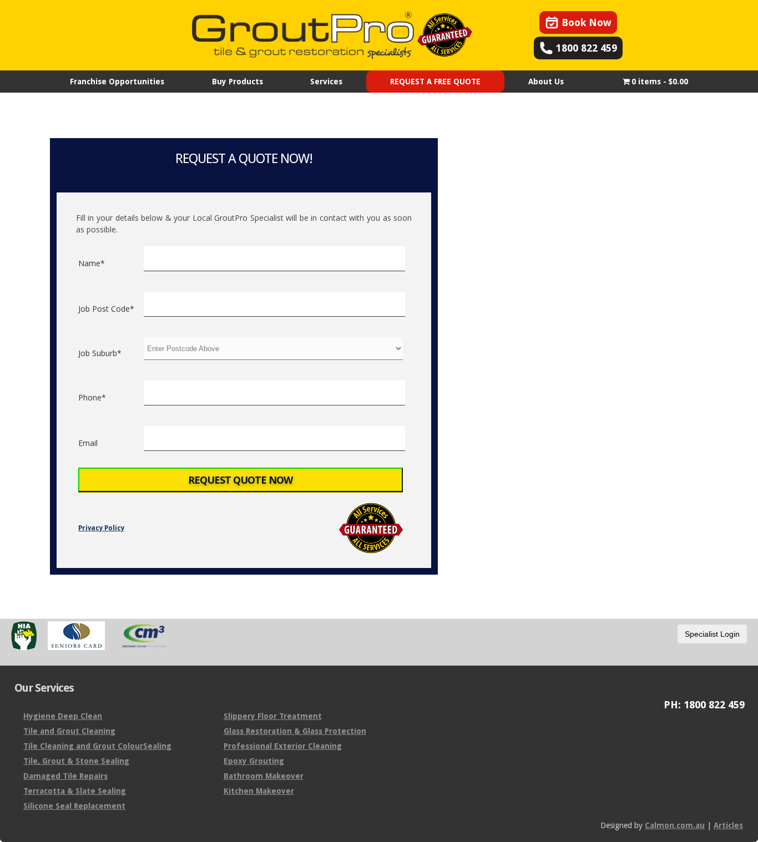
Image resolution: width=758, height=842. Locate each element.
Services (326, 81)
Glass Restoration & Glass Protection (295, 731)
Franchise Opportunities (117, 81)
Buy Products (237, 81)
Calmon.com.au (675, 825)
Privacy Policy (101, 528)
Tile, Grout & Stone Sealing (76, 761)
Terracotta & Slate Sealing (74, 791)
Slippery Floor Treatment (273, 716)
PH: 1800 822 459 (704, 705)
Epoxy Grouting (254, 761)
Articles (728, 825)
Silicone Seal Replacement (74, 806)
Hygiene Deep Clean (62, 716)
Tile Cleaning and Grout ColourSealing (97, 746)
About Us (546, 81)
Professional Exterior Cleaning (283, 746)
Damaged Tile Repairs (65, 776)
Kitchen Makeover (259, 791)
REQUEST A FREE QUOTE (435, 81)
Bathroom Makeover (264, 776)
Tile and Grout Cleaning (69, 731)
